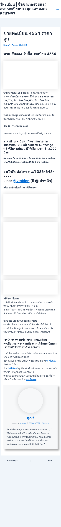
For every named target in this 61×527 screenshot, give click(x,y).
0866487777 (34, 423)
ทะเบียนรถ (51, 360)
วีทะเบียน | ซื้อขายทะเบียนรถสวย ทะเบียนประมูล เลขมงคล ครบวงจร (24, 8)
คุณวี (30, 418)
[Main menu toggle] (57, 9)
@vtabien (21, 181)
